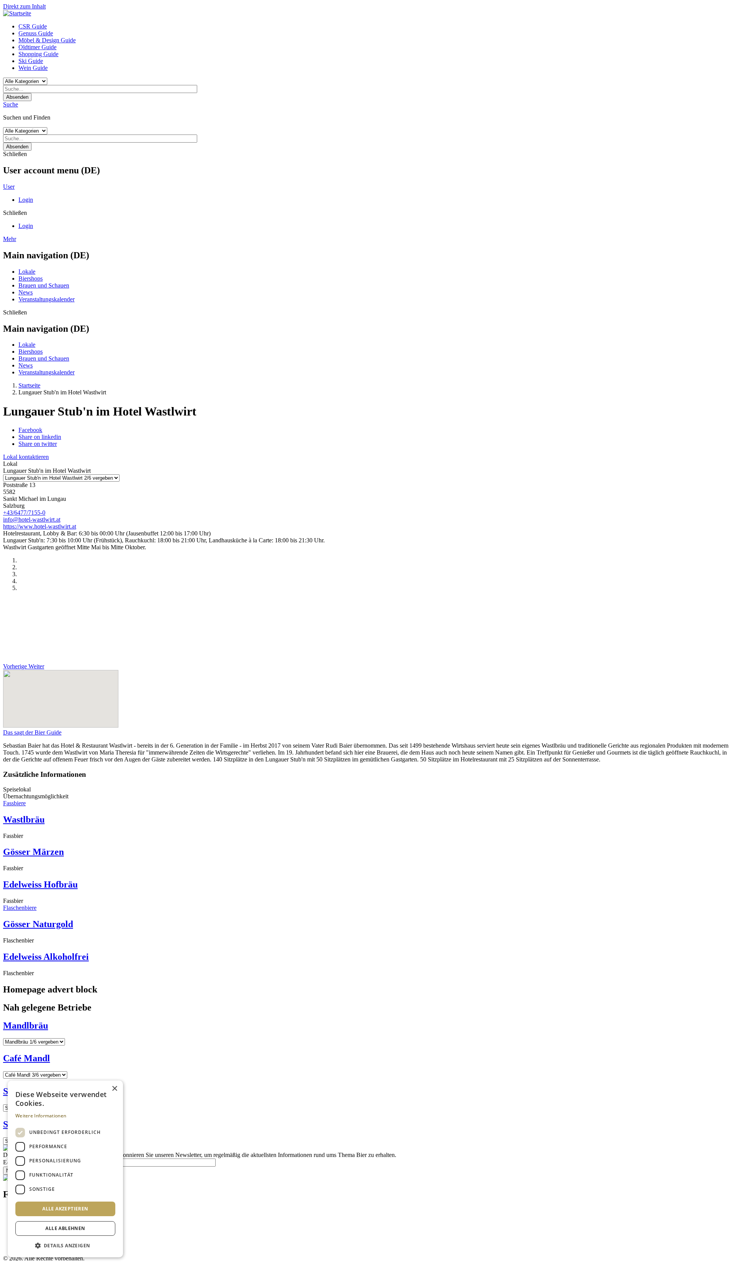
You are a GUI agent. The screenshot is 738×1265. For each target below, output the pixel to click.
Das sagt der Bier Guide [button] (32, 732)
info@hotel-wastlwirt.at (31, 519)
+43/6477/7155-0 (24, 512)
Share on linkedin (39, 437)
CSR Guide (32, 26)
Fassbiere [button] (14, 803)
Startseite (29, 385)
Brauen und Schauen (43, 285)
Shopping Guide (38, 54)
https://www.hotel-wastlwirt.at (39, 526)
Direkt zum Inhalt (24, 6)
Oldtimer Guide (37, 47)
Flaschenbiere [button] (20, 907)
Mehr (9, 239)
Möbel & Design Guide (47, 40)
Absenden (17, 97)
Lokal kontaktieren (26, 457)
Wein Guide (33, 68)
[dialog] (65, 1168)
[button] (65, 1245)
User (9, 186)
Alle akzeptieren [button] (65, 1208)
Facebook (30, 430)
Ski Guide (30, 61)
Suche (10, 104)
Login (25, 199)
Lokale (26, 271)
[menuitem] (376, 26)
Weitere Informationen (40, 1115)
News (25, 292)
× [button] (114, 1089)
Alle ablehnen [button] (65, 1228)
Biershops (30, 278)
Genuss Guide (35, 33)
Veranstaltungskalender (46, 299)
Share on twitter (37, 444)
